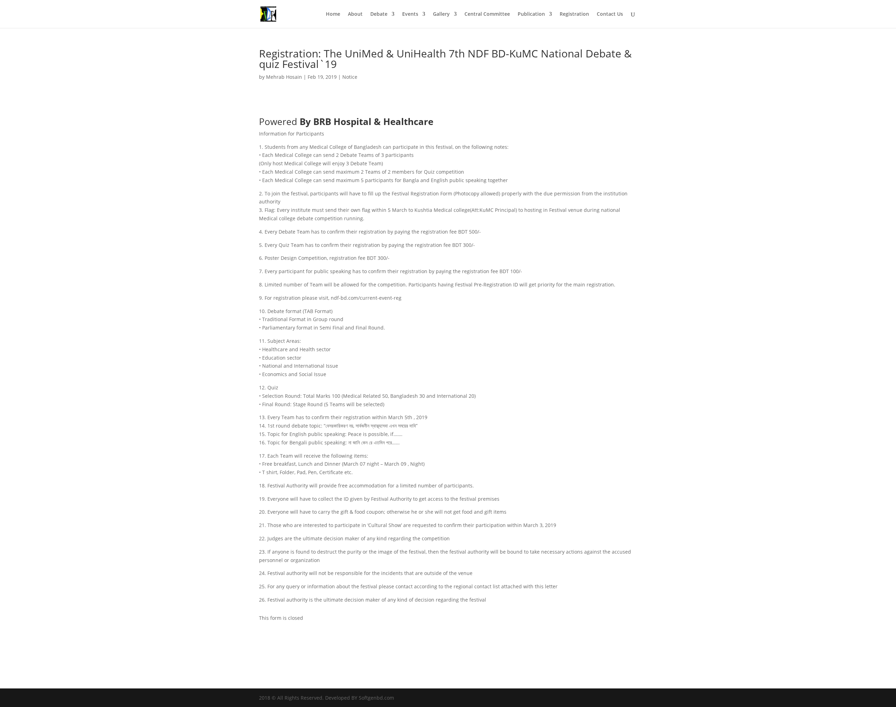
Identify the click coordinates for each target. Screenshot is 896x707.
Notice (349, 77)
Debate (378, 14)
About (355, 14)
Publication (531, 14)
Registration (574, 14)
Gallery (441, 14)
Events (410, 14)
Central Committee (487, 14)
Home (333, 14)
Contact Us (610, 14)
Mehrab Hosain (284, 77)
